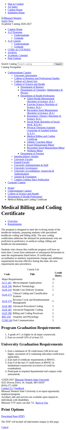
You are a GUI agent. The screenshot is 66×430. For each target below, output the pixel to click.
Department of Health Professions (38, 95)
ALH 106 (7, 286)
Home (11, 188)
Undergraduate (21, 35)
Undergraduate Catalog (19, 72)
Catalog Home (15, 9)
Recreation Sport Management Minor (46, 147)
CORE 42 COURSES (19, 49)
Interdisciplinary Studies (26, 156)
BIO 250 (6, 316)
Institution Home (16, 12)
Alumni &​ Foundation (25, 176)
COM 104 (7, 320)
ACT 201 (7, 282)
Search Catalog (9, 64)
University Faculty (23, 159)
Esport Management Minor (40, 144)
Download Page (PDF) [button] (13, 416)
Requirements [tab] (15, 224)
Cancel (4, 427)
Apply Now (7, 21)
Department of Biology (32, 87)
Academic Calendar (18, 55)
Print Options (14, 58)
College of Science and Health (29, 84)
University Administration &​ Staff (31, 165)
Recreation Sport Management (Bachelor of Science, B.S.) (42, 111)
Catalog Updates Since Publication (31, 179)
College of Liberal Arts (25, 81)
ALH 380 (7, 306)
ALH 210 (7, 289)
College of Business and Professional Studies (37, 78)
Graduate (18, 38)
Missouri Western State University (32, 379)
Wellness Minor (35, 150)
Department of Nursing (32, 153)
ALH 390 (7, 313)
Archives (12, 52)
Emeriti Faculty (22, 162)
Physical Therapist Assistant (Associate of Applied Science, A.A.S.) (42, 130)
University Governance (26, 168)
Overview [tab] (13, 221)
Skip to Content (16, 4)
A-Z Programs (15, 32)
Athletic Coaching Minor (39, 142)
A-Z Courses (14, 41)
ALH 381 (7, 309)
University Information (25, 75)
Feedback (19, 388)
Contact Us (7, 388)
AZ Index (13, 6)
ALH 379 (7, 301)
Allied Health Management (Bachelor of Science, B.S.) (41, 100)
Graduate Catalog (16, 182)
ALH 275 (7, 294)
